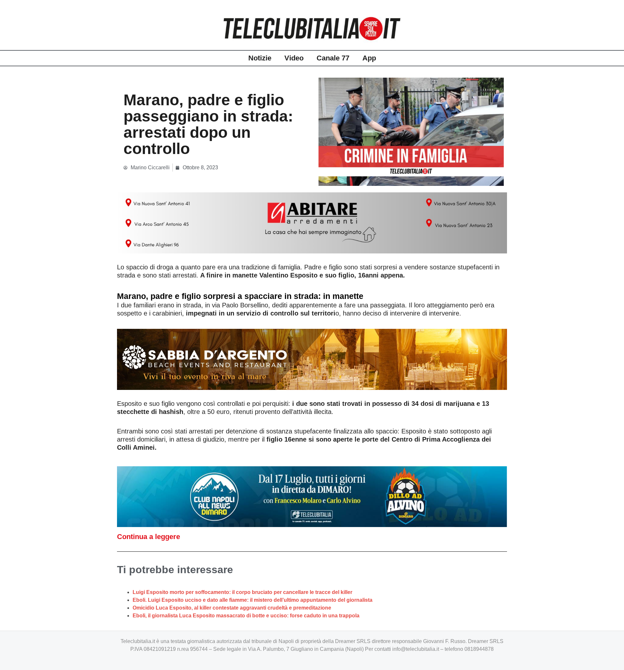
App (369, 58)
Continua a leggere (148, 537)
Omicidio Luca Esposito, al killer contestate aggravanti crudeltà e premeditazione (232, 608)
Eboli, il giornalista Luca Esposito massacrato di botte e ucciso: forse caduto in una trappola (246, 615)
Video (294, 58)
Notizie (259, 58)
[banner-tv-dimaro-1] (312, 496)
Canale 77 (333, 58)
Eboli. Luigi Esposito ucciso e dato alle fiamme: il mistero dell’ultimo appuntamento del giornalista (252, 600)
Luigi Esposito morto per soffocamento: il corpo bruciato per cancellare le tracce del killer (242, 592)
